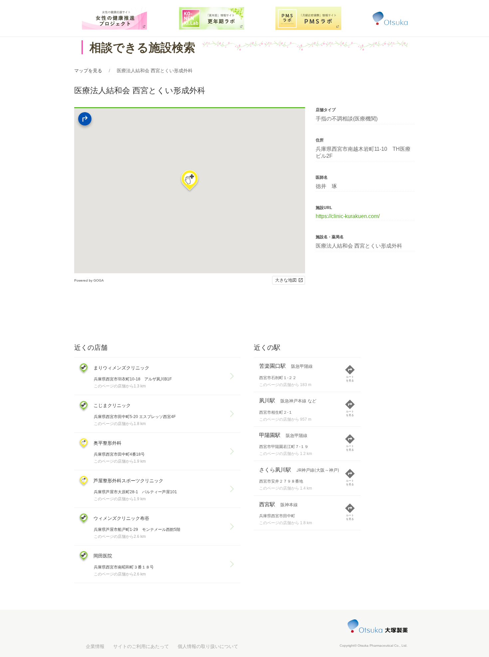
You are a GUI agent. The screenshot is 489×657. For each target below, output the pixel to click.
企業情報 (95, 646)
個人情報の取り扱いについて (208, 646)
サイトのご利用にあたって (141, 646)
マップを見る (88, 70)
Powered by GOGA (89, 280)
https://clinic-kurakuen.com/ (348, 216)
